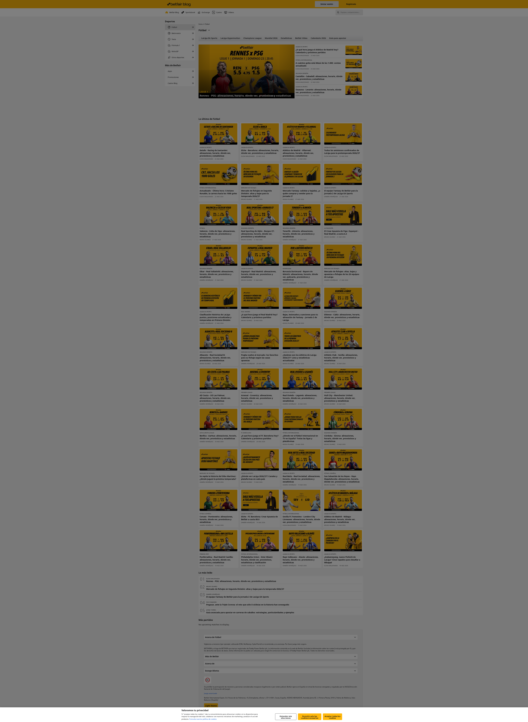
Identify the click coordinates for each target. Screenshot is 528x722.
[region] (264, 714)
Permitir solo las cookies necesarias (309, 717)
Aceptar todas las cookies (332, 717)
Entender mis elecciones (286, 717)
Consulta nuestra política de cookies (203, 719)
